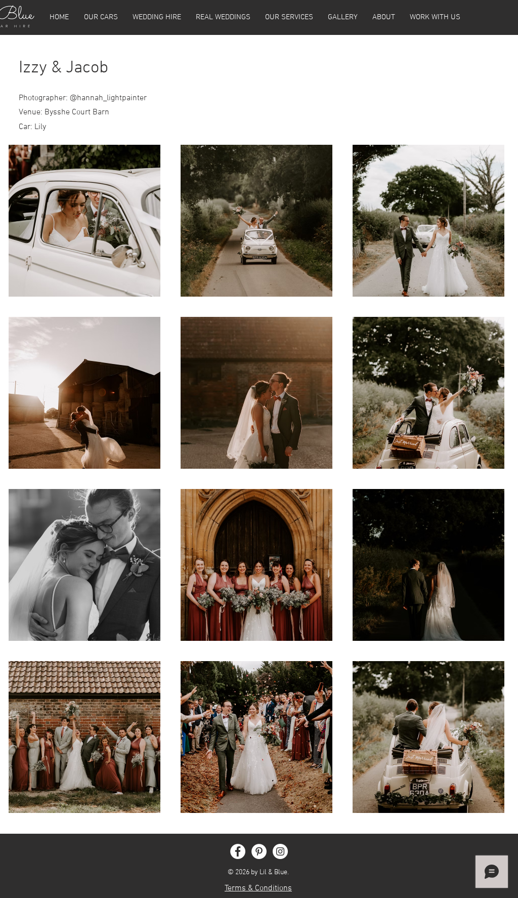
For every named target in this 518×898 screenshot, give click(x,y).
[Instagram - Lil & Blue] (280, 851)
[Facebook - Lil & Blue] (237, 851)
